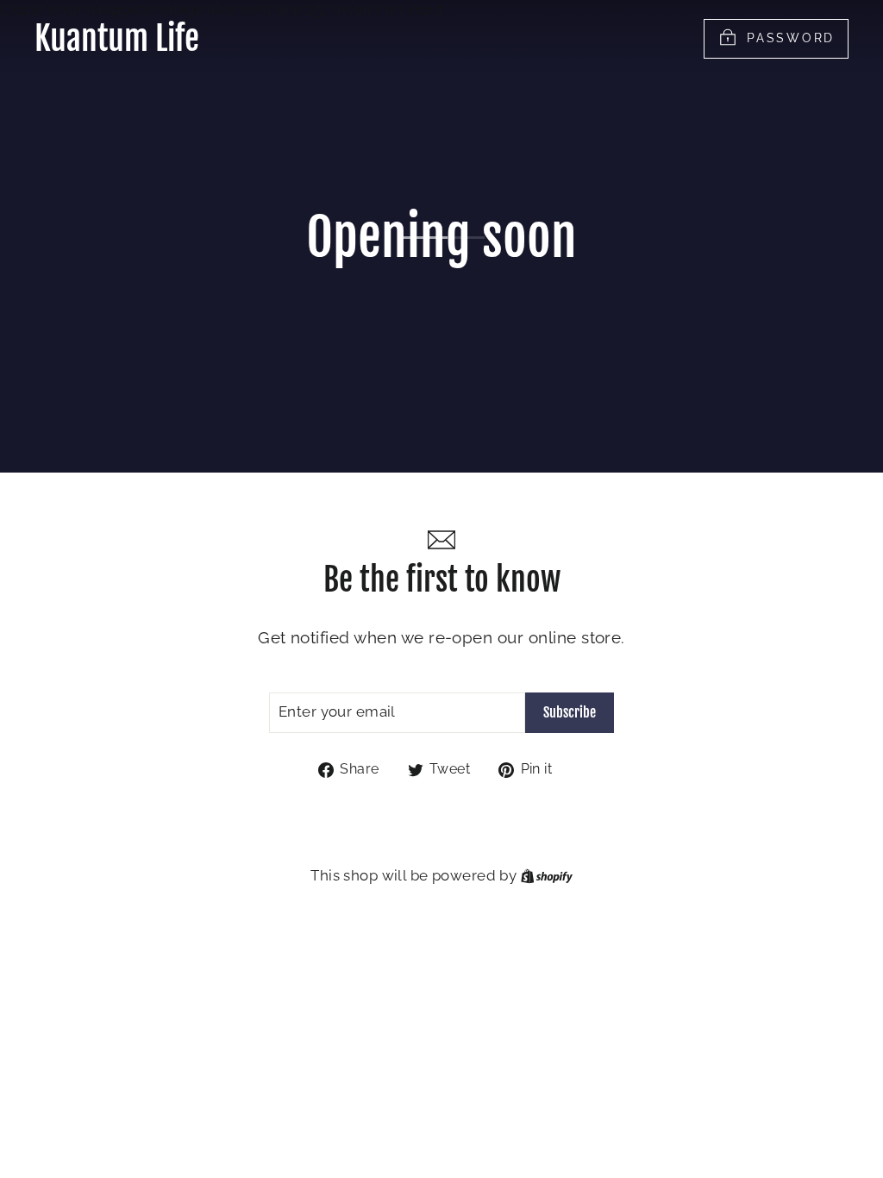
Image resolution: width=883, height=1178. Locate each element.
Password (791, 37)
